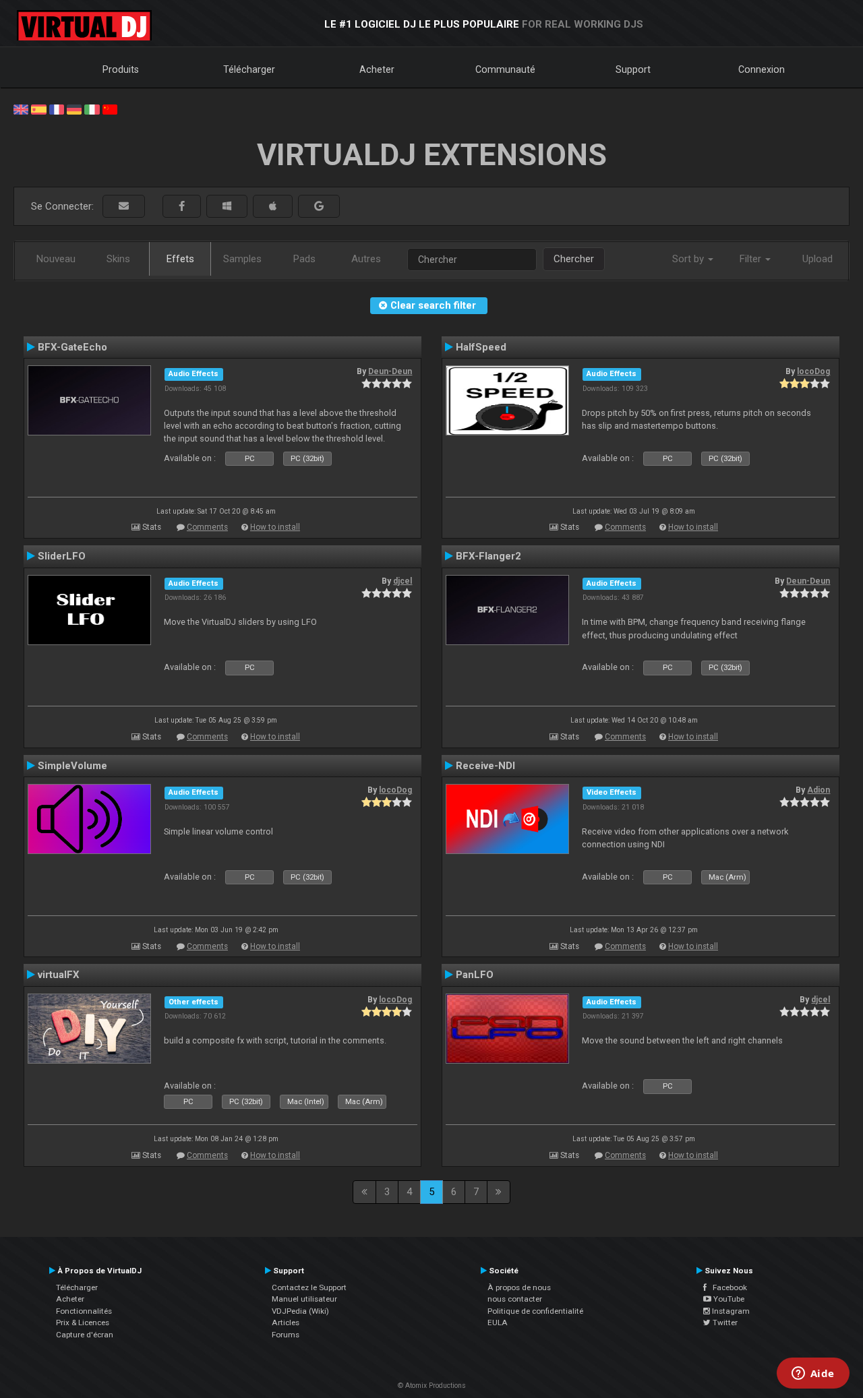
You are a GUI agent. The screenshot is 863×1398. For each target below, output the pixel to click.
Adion (818, 790)
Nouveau (56, 259)
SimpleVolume (72, 766)
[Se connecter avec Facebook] (181, 206)
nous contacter (514, 1299)
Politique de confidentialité (535, 1311)
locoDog (813, 371)
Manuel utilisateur (304, 1299)
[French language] (56, 108)
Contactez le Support (309, 1287)
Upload (817, 259)
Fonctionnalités (84, 1311)
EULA (497, 1322)
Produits (120, 69)
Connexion (761, 69)
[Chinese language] (109, 108)
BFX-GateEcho (72, 347)
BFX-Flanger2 (488, 556)
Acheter (376, 69)
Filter (752, 259)
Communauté (505, 69)
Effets (180, 259)
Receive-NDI (485, 766)
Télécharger (249, 69)
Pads (304, 259)
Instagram (730, 1311)
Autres (366, 259)
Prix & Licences (82, 1322)
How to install (275, 527)
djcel (402, 581)
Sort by (689, 259)
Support (633, 69)
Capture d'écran (84, 1334)
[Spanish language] (38, 108)
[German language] (74, 108)
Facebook (727, 1287)
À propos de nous (519, 1287)
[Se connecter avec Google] (319, 206)
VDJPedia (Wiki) (300, 1311)
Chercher (574, 259)
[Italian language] (91, 108)
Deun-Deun (390, 371)
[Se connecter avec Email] (123, 206)
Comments (207, 527)
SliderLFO (62, 556)
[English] (20, 108)
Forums (285, 1334)
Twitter (724, 1322)
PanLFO (475, 975)
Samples (242, 259)
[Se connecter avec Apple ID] (273, 206)
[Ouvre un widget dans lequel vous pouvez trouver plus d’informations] (813, 1374)
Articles (285, 1322)
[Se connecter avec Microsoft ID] (226, 206)
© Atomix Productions (432, 1385)
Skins (118, 259)
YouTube (727, 1299)
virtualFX (59, 975)
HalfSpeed (481, 347)
